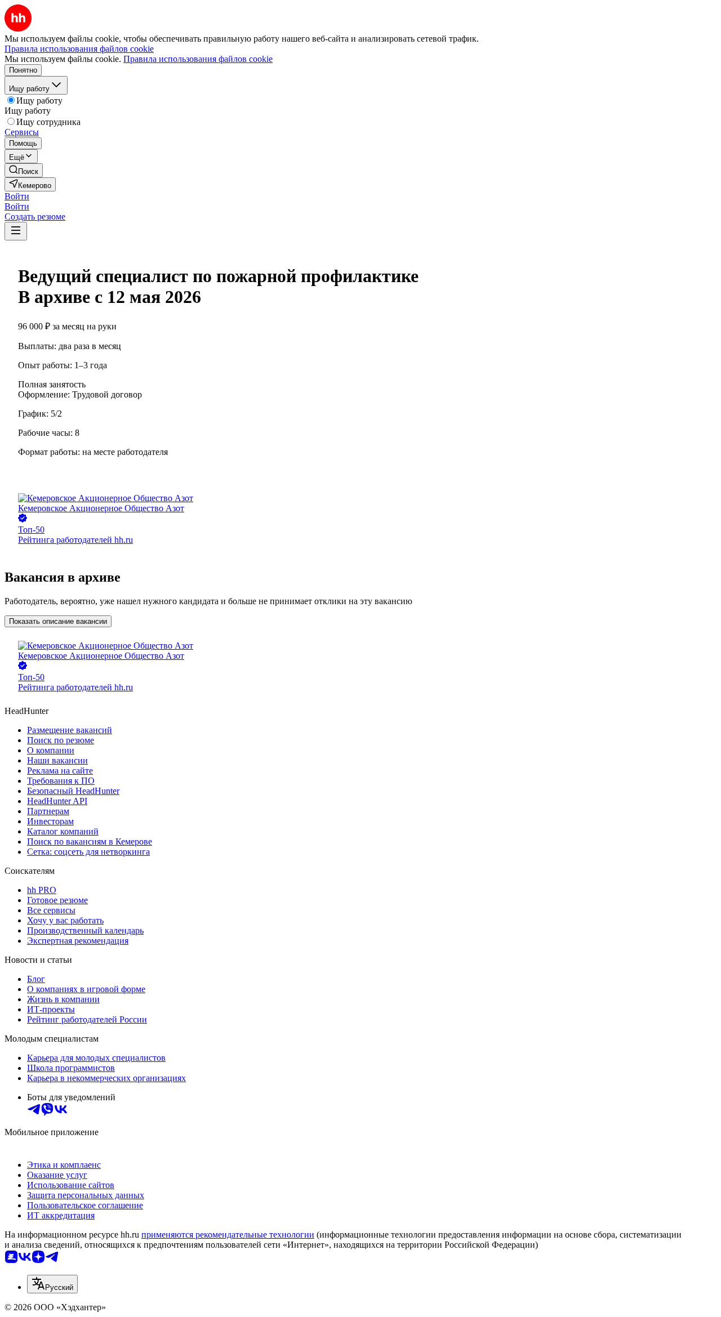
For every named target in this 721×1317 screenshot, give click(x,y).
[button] (17, 196)
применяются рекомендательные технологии (227, 1234)
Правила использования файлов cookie (198, 59)
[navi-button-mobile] (16, 231)
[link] (24, 170)
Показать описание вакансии (58, 621)
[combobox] (52, 1284)
